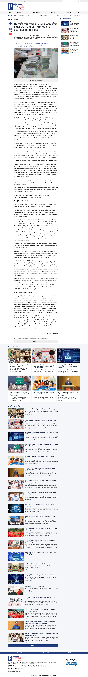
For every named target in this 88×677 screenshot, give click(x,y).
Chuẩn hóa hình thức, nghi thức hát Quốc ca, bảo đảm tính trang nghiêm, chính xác (40, 610)
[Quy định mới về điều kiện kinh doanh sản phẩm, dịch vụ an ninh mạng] (16, 520)
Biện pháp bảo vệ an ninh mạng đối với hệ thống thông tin (40, 575)
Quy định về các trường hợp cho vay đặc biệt (24, 46)
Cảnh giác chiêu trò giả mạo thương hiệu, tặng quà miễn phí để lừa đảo (41, 598)
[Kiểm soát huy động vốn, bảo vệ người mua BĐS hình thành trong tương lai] (16, 496)
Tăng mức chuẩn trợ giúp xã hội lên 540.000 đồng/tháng (19, 365)
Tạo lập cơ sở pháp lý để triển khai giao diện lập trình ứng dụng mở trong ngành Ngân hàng (34, 45)
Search (78, 1)
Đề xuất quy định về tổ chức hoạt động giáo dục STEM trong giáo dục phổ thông (44, 394)
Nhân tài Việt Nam (60, 15)
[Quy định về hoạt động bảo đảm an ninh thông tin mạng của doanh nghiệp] (16, 556)
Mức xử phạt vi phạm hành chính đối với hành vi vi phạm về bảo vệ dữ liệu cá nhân (67, 366)
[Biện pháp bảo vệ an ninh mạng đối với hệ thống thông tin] (16, 579)
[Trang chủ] (9, 12)
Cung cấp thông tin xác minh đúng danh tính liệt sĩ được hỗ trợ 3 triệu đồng (41, 529)
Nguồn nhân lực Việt (49, 15)
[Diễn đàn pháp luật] (16, 6)
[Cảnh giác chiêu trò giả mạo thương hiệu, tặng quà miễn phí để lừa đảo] (16, 601)
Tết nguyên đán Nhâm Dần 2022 (36, 15)
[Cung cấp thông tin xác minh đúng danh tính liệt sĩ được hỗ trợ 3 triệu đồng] (16, 532)
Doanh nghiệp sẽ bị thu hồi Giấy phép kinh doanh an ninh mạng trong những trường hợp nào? (40, 505)
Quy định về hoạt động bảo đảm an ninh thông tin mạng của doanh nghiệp (40, 553)
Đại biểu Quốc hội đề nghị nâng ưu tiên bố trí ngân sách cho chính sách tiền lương (40, 481)
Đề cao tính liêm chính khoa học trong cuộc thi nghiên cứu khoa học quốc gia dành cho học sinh (44, 366)
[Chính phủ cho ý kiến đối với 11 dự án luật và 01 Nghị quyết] (16, 567)
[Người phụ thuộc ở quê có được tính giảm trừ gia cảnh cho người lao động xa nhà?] (16, 544)
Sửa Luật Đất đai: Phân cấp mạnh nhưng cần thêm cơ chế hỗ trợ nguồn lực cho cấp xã (41, 634)
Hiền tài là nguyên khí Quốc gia (20, 15)
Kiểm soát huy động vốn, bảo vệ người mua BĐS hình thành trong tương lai (40, 493)
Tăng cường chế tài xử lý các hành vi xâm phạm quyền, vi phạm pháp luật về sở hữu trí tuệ (19, 394)
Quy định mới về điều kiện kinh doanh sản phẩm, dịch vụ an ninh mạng (40, 517)
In (50, 341)
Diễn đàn (10, 361)
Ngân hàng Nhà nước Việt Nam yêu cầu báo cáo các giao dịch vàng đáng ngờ (31, 43)
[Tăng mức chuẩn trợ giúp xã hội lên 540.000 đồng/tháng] (19, 355)
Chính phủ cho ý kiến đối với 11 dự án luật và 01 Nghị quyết (40, 564)
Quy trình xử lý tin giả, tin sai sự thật (34, 586)
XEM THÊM (33, 645)
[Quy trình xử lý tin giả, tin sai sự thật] (16, 590)
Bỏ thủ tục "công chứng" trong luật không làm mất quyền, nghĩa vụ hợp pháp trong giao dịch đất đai (40, 622)
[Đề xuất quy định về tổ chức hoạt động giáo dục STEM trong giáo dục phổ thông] (43, 383)
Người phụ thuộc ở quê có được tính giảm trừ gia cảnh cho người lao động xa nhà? (40, 541)
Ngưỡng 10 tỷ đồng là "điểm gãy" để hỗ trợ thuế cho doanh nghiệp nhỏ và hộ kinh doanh (68, 394)
